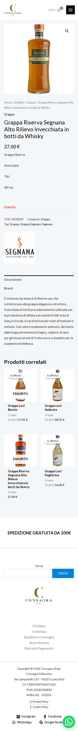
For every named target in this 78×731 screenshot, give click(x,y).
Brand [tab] (8, 288)
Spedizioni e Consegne (39, 637)
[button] (67, 31)
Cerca (39, 566)
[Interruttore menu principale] (70, 9)
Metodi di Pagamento (39, 648)
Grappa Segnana (30, 224)
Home (8, 102)
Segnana (47, 224)
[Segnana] (19, 247)
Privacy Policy (40, 701)
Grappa (31, 102)
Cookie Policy (40, 706)
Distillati (19, 102)
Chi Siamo (39, 626)
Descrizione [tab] (13, 279)
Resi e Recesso (39, 643)
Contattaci (39, 631)
